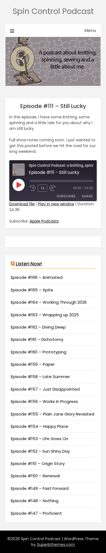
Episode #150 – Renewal (35, 476)
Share (87, 196)
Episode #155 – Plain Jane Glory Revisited (52, 414)
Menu (90, 30)
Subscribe (66, 196)
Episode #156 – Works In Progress (44, 401)
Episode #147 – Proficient (36, 513)
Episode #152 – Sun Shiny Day (40, 451)
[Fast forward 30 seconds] (54, 188)
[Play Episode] (18, 185)
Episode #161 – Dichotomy (37, 339)
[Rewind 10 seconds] (33, 188)
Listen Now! (29, 264)
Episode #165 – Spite (32, 290)
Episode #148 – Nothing (34, 501)
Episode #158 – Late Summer (40, 376)
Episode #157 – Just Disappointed (45, 389)
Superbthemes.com (56, 544)
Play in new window (56, 204)
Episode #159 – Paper (33, 364)
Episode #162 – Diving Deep (38, 327)
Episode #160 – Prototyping (38, 352)
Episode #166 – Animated (37, 277)
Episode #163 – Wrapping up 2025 (45, 315)
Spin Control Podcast (53, 11)
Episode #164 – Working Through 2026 (49, 302)
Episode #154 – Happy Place (39, 426)
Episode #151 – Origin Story (38, 463)
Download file (22, 204)
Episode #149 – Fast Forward (39, 488)
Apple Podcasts (44, 221)
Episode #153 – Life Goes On (39, 438)
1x (42, 188)
